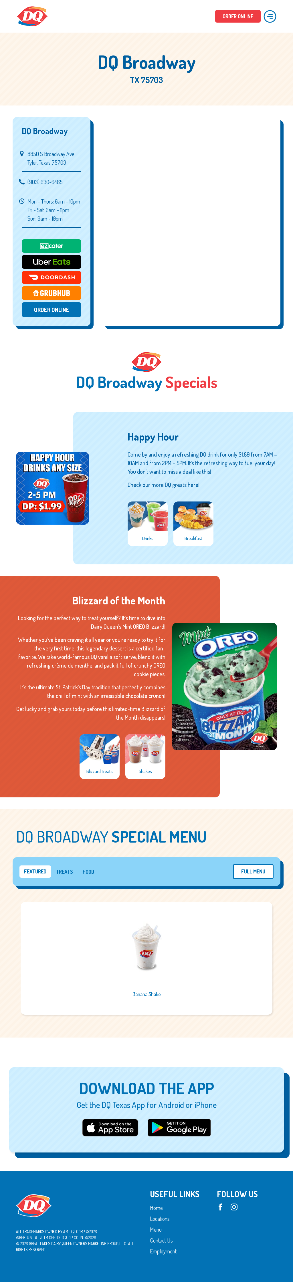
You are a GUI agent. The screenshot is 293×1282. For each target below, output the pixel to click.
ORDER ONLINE (238, 16)
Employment (163, 1251)
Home (156, 1208)
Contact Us (161, 1240)
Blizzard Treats (99, 771)
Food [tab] (88, 872)
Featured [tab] (35, 871)
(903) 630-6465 (45, 182)
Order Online (51, 309)
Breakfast (193, 538)
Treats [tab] (64, 872)
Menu (156, 1229)
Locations (160, 1219)
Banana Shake (146, 994)
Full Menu (253, 871)
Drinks (147, 538)
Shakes (145, 771)
